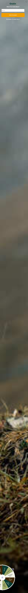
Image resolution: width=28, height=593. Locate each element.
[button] (26, 1)
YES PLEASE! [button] (13, 15)
